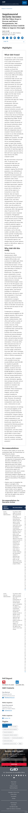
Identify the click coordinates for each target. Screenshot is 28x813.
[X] (7, 37)
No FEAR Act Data (14, 806)
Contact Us (7, 718)
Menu (24, 2)
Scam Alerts (13, 804)
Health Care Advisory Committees (14, 808)
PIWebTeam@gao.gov (10, 697)
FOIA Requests (14, 802)
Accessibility (13, 796)
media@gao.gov (8, 710)
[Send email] (23, 37)
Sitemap (13, 798)
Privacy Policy (14, 794)
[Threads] (19, 37)
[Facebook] (4, 37)
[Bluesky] (15, 37)
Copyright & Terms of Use (13, 792)
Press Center (13, 781)
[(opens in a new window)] (2, 775)
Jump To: (6, 41)
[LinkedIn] (11, 37)
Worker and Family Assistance (7, 725)
